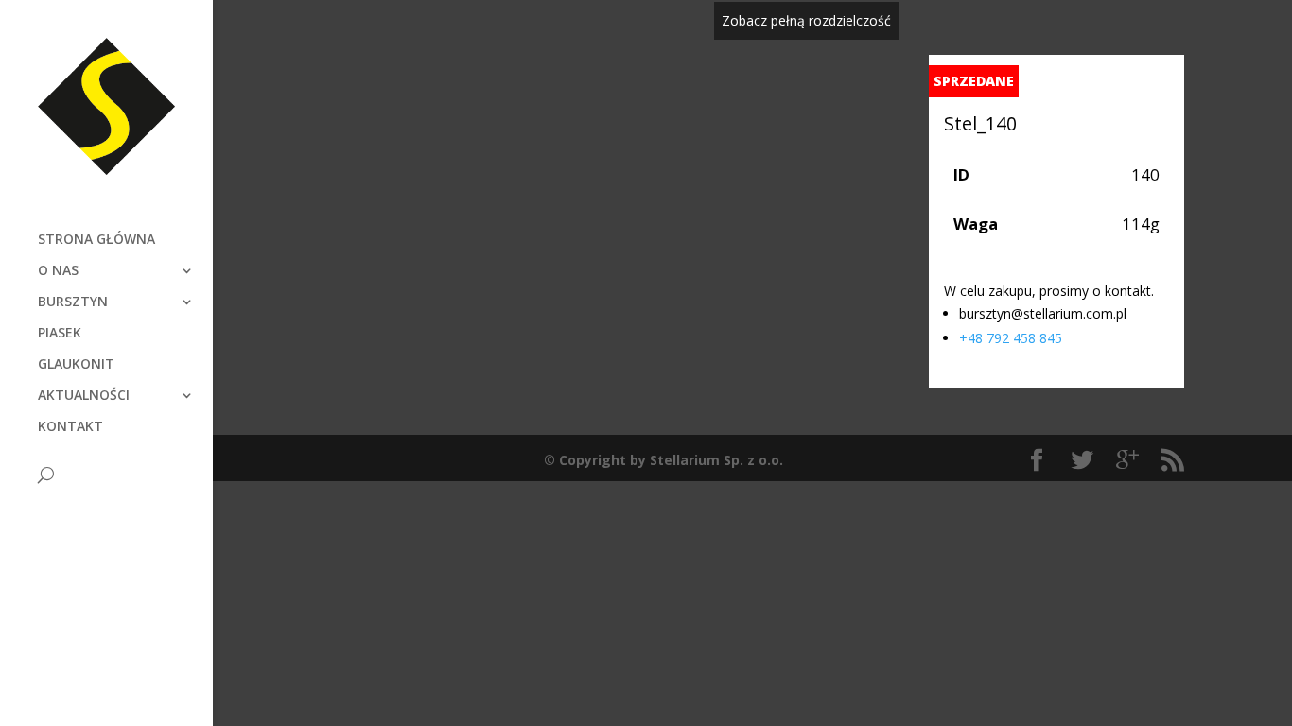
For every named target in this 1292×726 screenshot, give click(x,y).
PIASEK (59, 333)
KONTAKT (70, 427)
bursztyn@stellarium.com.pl (1042, 313)
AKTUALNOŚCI (84, 396)
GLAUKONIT (76, 364)
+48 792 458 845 (1010, 338)
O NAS (58, 271)
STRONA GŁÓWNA (96, 240)
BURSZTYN (73, 302)
